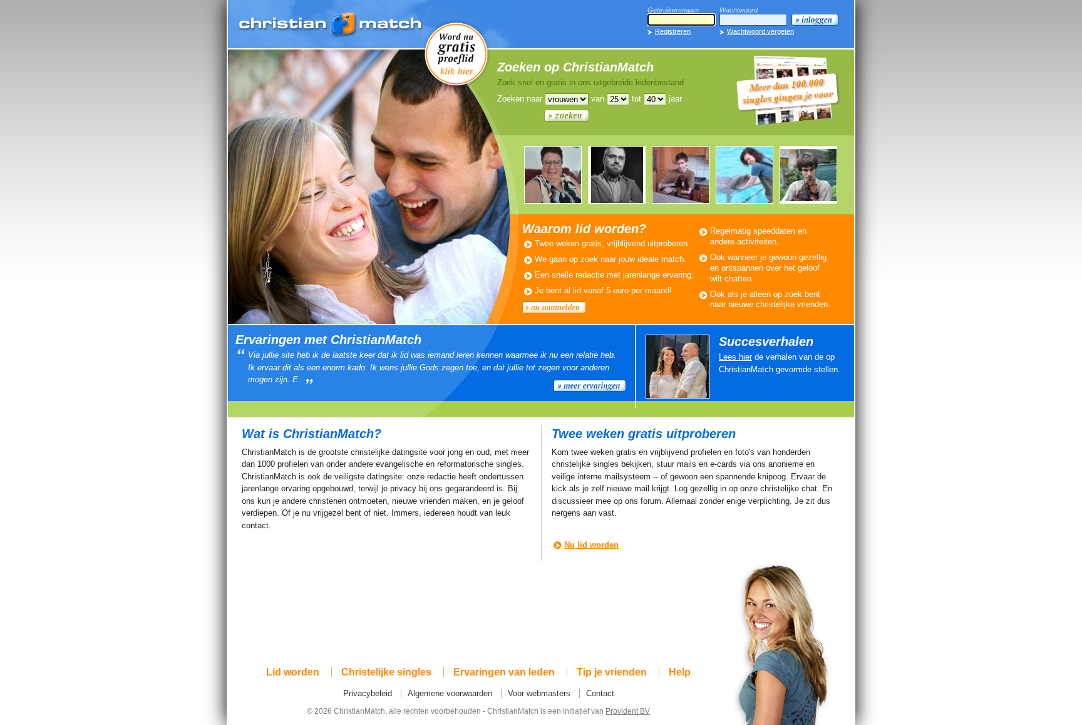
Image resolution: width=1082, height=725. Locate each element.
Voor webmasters (539, 693)
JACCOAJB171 (617, 175)
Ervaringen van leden (504, 672)
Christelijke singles (386, 672)
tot (636, 98)
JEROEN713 (680, 175)
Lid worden (292, 672)
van (597, 98)
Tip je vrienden (612, 672)
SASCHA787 (553, 175)
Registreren (673, 31)
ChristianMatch (331, 25)
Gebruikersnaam (673, 10)
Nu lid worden (591, 545)
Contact (600, 693)
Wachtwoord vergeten (760, 31)
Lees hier (735, 357)
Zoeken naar (519, 98)
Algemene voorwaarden (450, 693)
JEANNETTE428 (744, 175)
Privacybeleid (367, 693)
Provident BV (627, 711)
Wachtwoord (738, 10)
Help (680, 672)
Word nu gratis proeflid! (456, 53)
